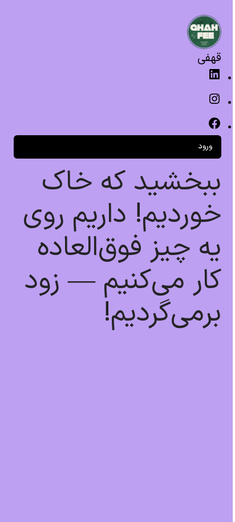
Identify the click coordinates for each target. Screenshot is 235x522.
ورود (205, 146)
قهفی (209, 58)
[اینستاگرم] (214, 103)
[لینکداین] (214, 79)
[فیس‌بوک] (214, 128)
